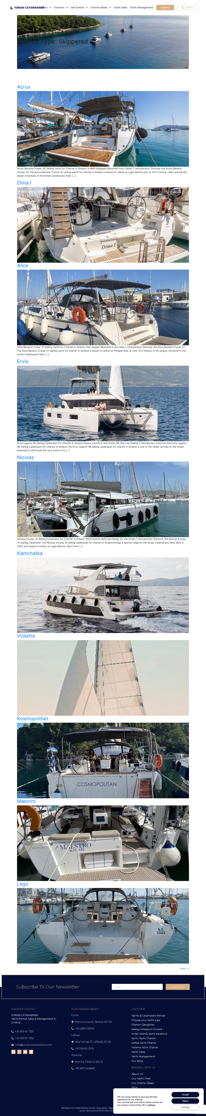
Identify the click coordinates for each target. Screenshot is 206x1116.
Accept (185, 1094)
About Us (137, 1074)
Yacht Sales (120, 7)
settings (151, 1105)
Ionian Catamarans (88, 1110)
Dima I (24, 183)
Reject (185, 1101)
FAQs (135, 1087)
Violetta (26, 636)
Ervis (22, 361)
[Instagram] (19, 1052)
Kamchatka (30, 553)
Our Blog (137, 1061)
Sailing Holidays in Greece (147, 1029)
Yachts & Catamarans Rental (148, 1015)
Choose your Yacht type (146, 1020)
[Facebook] (13, 1052)
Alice (22, 265)
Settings (185, 1107)
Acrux (23, 87)
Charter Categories (143, 1024)
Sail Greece (77, 7)
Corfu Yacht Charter (144, 1038)
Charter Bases (98, 7)
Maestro (26, 801)
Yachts (43, 7)
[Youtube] (25, 1052)
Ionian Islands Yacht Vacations (149, 1033)
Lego (23, 884)
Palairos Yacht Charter (145, 1047)
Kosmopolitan (32, 718)
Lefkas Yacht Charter (144, 1042)
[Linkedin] (31, 1052)
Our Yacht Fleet (141, 1078)
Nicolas (25, 457)
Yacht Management (141, 7)
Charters (59, 7)
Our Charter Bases (143, 1083)
